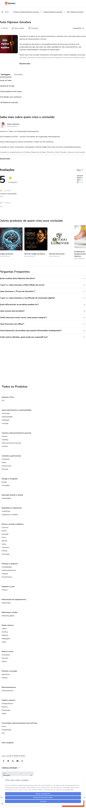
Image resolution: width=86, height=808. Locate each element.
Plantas (4, 678)
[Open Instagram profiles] (22, 761)
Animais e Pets (8, 397)
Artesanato (6, 655)
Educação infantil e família (12, 495)
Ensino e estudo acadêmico (13, 524)
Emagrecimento (7, 703)
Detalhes (18, 74)
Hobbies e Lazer (8, 586)
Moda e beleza (8, 625)
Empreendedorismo (9, 570)
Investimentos (7, 577)
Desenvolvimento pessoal (11, 443)
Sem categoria (8, 743)
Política (4, 551)
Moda (4, 642)
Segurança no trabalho (10, 514)
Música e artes (7, 651)
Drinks (4, 462)
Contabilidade (7, 567)
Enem (4, 537)
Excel (4, 726)
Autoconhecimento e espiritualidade (16, 410)
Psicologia (5, 554)
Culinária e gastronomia (11, 456)
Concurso (5, 527)
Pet (3, 400)
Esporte (5, 707)
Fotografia (5, 485)
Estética (5, 632)
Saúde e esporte (8, 700)
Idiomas (4, 541)
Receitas (5, 469)
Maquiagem (6, 638)
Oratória (5, 446)
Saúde (4, 713)
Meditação (5, 420)
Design (4, 482)
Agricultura (6, 674)
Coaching (5, 439)
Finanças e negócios (10, 564)
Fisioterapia (6, 710)
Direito (4, 531)
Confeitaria (5, 459)
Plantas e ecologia (9, 671)
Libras (4, 544)
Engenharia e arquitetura (12, 508)
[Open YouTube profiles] (17, 761)
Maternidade (6, 498)
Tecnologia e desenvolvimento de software (19, 723)
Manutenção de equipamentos (14, 599)
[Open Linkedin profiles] (12, 761)
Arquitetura (6, 511)
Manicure (5, 635)
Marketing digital (8, 616)
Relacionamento (8, 690)
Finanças (5, 574)
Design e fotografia (10, 479)
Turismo (5, 590)
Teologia (5, 423)
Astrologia (6, 413)
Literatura (5, 547)
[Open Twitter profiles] (8, 761)
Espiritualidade (7, 417)
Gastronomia (6, 466)
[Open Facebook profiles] (3, 761)
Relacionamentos (9, 687)
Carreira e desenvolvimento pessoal (16, 433)
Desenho (5, 658)
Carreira (4, 436)
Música (4, 661)
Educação (5, 534)
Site (3, 733)
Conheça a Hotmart (9, 768)
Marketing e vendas (10, 612)
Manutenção (6, 603)
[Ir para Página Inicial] (10, 3)
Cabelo (4, 628)
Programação (6, 730)
